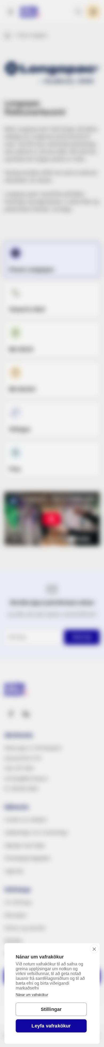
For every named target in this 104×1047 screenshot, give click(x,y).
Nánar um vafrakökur (32, 995)
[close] (94, 948)
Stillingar (51, 1009)
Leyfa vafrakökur (51, 1026)
